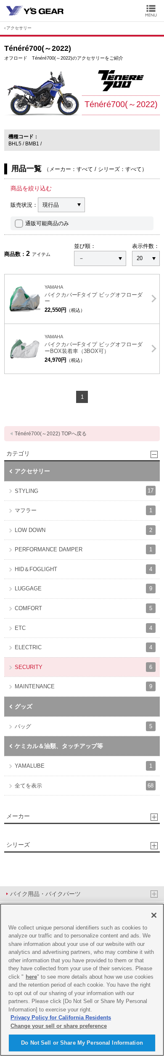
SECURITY (83, 667)
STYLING (84, 490)
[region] (82, 979)
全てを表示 (84, 785)
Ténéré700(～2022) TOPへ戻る (51, 434)
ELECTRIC (83, 647)
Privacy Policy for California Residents (61, 1017)
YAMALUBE (83, 766)
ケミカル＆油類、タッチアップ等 (59, 746)
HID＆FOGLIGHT (83, 569)
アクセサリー (19, 28)
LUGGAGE (83, 588)
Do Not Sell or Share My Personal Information (82, 1043)
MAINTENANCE (83, 686)
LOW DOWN (83, 530)
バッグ (83, 726)
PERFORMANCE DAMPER (83, 549)
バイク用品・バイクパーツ (45, 893)
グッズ (23, 706)
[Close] (154, 915)
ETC (83, 628)
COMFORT (83, 608)
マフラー (83, 510)
